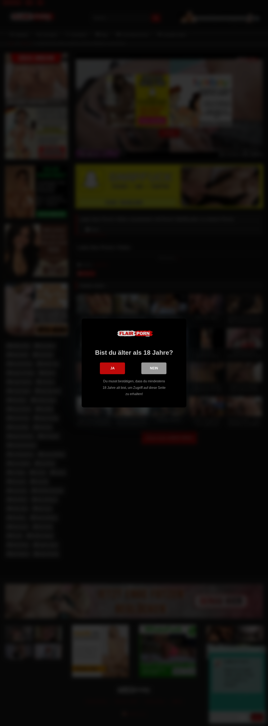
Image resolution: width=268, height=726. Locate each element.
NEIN (154, 368)
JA (112, 368)
